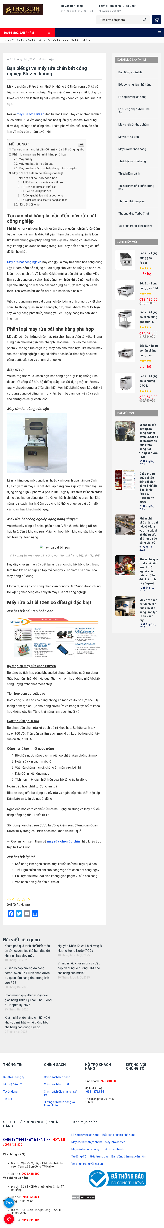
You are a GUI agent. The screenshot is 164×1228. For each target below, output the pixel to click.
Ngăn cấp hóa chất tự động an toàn (46, 199)
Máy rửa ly (25, 159)
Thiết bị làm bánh (129, 173)
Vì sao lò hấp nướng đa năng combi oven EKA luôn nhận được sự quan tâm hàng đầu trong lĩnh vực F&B (148, 441)
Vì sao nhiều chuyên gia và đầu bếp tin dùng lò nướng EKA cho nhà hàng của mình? (79, 968)
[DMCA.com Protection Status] (83, 1197)
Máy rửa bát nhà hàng (132, 149)
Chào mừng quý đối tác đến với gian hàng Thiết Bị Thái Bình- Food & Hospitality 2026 (28, 1000)
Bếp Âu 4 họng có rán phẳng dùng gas (148, 350)
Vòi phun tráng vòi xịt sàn (87, 1163)
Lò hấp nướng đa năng (132, 96)
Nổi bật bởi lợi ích (30, 204)
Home (6, 40)
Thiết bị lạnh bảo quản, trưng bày (136, 187)
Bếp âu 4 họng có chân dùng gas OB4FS (148, 317)
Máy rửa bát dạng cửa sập (36, 164)
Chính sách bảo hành (57, 1077)
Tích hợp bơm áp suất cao (40, 186)
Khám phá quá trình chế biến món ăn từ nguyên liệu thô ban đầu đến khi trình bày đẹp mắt (28, 950)
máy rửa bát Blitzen (30, 114)
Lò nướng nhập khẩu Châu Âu (134, 110)
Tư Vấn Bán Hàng (72, 5)
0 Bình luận (46, 59)
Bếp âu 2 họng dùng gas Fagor (148, 258)
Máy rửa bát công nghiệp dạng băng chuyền (48, 168)
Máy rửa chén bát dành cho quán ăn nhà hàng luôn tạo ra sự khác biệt (148, 610)
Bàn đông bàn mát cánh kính (129, 1156)
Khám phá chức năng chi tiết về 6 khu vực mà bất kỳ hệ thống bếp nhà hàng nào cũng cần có (27, 1022)
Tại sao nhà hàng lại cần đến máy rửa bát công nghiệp (48, 149)
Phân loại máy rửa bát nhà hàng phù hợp (39, 154)
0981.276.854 (95, 1091)
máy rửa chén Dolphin (63, 841)
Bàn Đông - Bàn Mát (130, 72)
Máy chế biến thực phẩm (133, 124)
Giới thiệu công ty (13, 1077)
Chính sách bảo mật (56, 1084)
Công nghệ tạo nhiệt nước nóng (44, 195)
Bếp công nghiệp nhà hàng (134, 84)
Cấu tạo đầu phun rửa (38, 191)
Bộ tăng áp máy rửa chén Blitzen (44, 182)
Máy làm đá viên (128, 136)
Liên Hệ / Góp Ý (12, 1084)
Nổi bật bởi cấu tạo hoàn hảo (38, 178)
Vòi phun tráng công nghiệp (135, 225)
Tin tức (7, 1098)
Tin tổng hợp (18, 40)
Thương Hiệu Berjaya (131, 201)
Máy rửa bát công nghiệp (24, 262)
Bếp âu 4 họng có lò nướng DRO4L (148, 380)
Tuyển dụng (10, 1091)
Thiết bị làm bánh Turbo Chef (117, 5)
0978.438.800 (108, 1081)
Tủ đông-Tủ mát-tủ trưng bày (89, 1156)
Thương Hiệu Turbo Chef (133, 213)
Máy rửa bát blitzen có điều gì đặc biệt (37, 173)
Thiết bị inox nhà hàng (132, 161)
